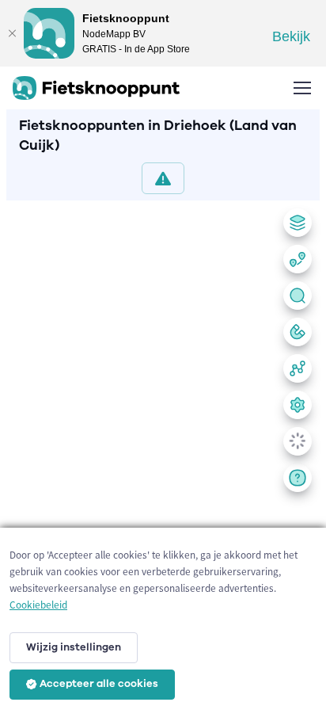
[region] (163, 459)
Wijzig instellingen (73, 647)
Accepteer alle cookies (99, 684)
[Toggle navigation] (301, 88)
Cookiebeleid (38, 605)
